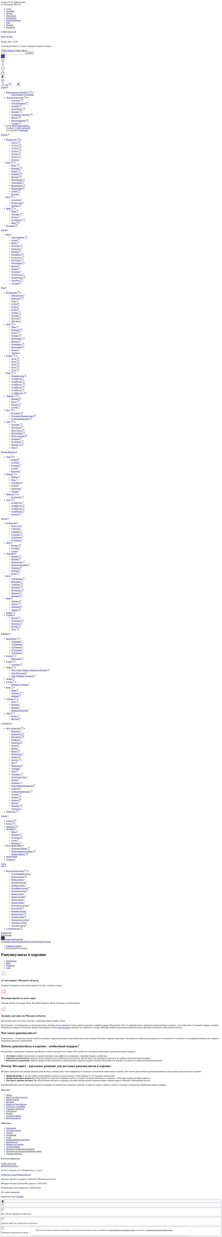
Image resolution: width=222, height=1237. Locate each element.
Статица (16, 794)
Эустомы (16, 283)
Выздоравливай (19, 120)
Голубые (15, 548)
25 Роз (15, 307)
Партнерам (11, 16)
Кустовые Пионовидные (23, 416)
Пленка (15, 571)
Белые (15, 333)
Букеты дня (17, 203)
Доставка (10, 11)
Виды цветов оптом (16, 871)
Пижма (15, 780)
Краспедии (17, 754)
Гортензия (16, 743)
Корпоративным (13, 20)
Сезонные (17, 584)
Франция (16, 624)
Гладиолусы (17, 257)
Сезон (10, 661)
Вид (9, 197)
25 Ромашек (17, 647)
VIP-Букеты (11, 1111)
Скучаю (16, 123)
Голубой (15, 463)
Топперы (16, 835)
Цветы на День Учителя (16, 1097)
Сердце (15, 407)
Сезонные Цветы (13, 1116)
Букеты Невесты (8, 452)
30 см (15, 359)
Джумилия (17, 427)
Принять (181, 1231)
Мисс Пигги (18, 430)
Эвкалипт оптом (19, 923)
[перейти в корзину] (3, 74)
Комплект (11, 494)
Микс (15, 165)
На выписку (18, 109)
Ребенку (16, 604)
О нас (8, 9)
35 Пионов (16, 540)
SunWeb (19, 1196)
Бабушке (16, 696)
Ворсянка (16, 731)
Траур (3, 864)
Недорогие (17, 590)
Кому (10, 208)
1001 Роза (16, 321)
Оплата (9, 13)
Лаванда (16, 757)
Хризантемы (18, 277)
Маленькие (17, 659)
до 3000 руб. (18, 384)
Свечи (15, 840)
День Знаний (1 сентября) (22, 95)
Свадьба (16, 106)
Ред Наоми (17, 442)
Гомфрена (16, 740)
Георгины (16, 249)
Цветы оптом (18, 914)
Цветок (10, 474)
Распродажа (6, 935)
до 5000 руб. (17, 390)
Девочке (16, 610)
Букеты (4, 135)
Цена (10, 373)
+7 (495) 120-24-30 (22, 128)
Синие (14, 551)
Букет (15, 402)
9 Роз (14, 301)
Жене (15, 223)
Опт (3, 866)
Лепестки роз (17, 295)
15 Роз (15, 304)
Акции (10, 613)
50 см (15, 364)
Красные (16, 330)
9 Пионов (16, 532)
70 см (15, 370)
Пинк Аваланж (19, 436)
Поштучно (17, 298)
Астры (15, 240)
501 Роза (16, 318)
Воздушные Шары (14, 845)
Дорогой (16, 514)
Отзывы (9, 25)
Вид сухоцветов (14, 728)
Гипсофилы (17, 483)
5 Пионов (16, 529)
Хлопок (15, 485)
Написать (24, 130)
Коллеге (15, 217)
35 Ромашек (17, 650)
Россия (16, 618)
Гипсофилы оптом (20, 888)
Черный (15, 194)
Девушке (16, 214)
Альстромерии (19, 237)
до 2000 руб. (17, 381)
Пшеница (16, 783)
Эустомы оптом (19, 925)
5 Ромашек (16, 641)
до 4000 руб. (17, 387)
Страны (9, 615)
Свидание (17, 100)
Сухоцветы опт (14, 928)
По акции (12, 226)
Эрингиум (16, 809)
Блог (8, 23)
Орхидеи (16, 272)
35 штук (16, 151)
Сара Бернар (18, 579)
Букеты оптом (19, 877)
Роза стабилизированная (23, 786)
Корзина (16, 404)
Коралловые (17, 347)
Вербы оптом (17, 880)
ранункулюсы (64, 1027)
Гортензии (17, 260)
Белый (15, 171)
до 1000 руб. (17, 379)
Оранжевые (17, 344)
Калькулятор (11, 856)
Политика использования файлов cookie (23, 1151)
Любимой (16, 607)
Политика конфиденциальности (20, 1149)
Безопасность (12, 1142)
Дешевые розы (18, 376)
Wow (14, 448)
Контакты (10, 27)
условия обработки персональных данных (121, 1230)
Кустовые (17, 413)
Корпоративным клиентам (17, 1140)
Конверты (16, 843)
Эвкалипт (17, 280)
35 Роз (15, 310)
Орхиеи (15, 491)
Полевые (16, 206)
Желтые (15, 341)
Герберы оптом (18, 885)
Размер (10, 356)
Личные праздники (16, 97)
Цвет (10, 162)
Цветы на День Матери (16, 1104)
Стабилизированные (21, 419)
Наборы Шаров (19, 854)
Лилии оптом (18, 900)
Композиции (18, 562)
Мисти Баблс (18, 433)
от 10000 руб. (18, 393)
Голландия (17, 621)
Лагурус (16, 760)
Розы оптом (17, 908)
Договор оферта (13, 1147)
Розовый (16, 174)
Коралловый (18, 188)
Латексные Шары (20, 848)
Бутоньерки (17, 497)
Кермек (15, 748)
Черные (15, 350)
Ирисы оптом (18, 894)
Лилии (15, 269)
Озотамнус (17, 774)
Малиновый (18, 186)
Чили (15, 629)
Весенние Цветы (13, 1118)
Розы (3, 288)
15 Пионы (16, 534)
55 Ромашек (17, 653)
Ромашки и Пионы (20, 684)
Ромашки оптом (19, 911)
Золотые (15, 353)
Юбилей (16, 112)
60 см (15, 367)
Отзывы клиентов (14, 1154)
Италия (16, 626)
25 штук (16, 148)
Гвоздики (17, 246)
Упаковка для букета (15, 1109)
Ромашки (5, 634)
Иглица (15, 745)
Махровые (17, 582)
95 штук (15, 160)
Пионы (15, 477)
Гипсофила (17, 254)
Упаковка (12, 396)
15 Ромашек (17, 644)
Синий (16, 191)
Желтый (16, 177)
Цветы (4, 230)
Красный (16, 168)
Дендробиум (18, 263)
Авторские (16, 200)
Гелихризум (17, 734)
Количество (13, 139)
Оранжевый (17, 183)
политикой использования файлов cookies (159, 1230)
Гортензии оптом (19, 891)
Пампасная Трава (19, 777)
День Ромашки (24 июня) (23, 676)
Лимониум (17, 766)
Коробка (16, 399)
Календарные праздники (19, 92)
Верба (15, 243)
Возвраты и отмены (15, 1144)
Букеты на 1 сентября (15, 1106)
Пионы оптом (18, 903)
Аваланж (16, 425)
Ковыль (15, 751)
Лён (14, 763)
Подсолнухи (18, 275)
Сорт (10, 422)
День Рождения (19, 103)
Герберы (16, 252)
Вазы (14, 832)
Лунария (15, 768)
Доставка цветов (13, 1130)
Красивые (17, 587)
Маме (14, 211)
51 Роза (16, 313)
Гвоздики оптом (19, 882)
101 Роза (16, 315)
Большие (16, 596)
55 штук (16, 157)
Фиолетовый (18, 180)
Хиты (10, 824)
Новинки (12, 827)
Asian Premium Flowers (41, 942)
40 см (15, 361)
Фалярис (16, 797)
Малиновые (18, 338)
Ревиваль (16, 439)
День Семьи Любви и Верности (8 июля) (30, 670)
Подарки (10, 829)
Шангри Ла (17, 445)
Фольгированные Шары (23, 851)
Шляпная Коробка (20, 565)
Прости (16, 117)
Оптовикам (11, 18)
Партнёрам (11, 1128)
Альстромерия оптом (21, 874)
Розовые (16, 336)
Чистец (15, 803)
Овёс (14, 771)
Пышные (16, 593)
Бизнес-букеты (12, 1100)
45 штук (16, 154)
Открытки (17, 837)
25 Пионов (17, 537)
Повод (4, 87)
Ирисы (15, 266)
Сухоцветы (6, 723)
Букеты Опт (6, 933)
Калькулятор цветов (14, 939)
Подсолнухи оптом (20, 905)
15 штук (16, 145)
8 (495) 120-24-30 (8, 32)
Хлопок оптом (18, 917)
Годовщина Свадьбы (22, 115)
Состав (10, 682)
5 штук (16, 142)
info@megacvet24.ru (20, 126)
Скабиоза (16, 789)
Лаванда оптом (18, 897)
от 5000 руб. (17, 511)
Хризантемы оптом (20, 920)
